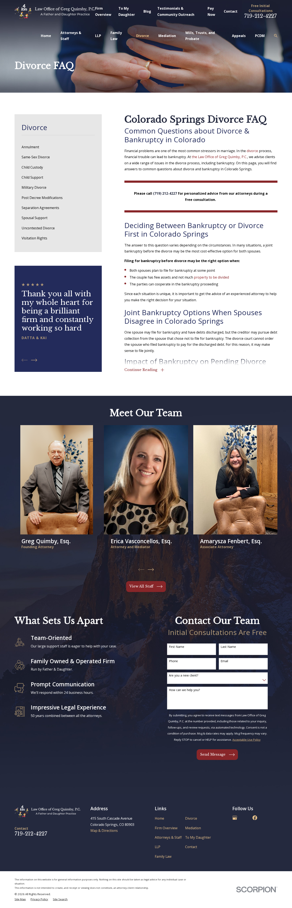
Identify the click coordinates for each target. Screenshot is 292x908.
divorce (252, 150)
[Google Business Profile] (234, 817)
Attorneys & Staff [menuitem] (70, 35)
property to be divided (211, 277)
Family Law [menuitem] (116, 35)
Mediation (193, 828)
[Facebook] (254, 817)
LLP (157, 846)
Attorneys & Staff (168, 837)
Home (159, 818)
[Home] (55, 11)
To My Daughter (198, 837)
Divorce (191, 818)
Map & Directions (104, 830)
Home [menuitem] (46, 35)
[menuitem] (58, 147)
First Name (176, 647)
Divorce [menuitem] (142, 35)
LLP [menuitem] (98, 35)
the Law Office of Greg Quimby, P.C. (219, 156)
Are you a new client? (183, 675)
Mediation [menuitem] (167, 35)
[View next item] (34, 360)
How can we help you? (184, 690)
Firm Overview (166, 828)
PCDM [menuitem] (260, 35)
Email (224, 661)
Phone (173, 661)
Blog (147, 11)
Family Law (163, 856)
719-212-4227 (260, 16)
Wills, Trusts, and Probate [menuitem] (200, 35)
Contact (230, 11)
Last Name (228, 647)
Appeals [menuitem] (239, 35)
